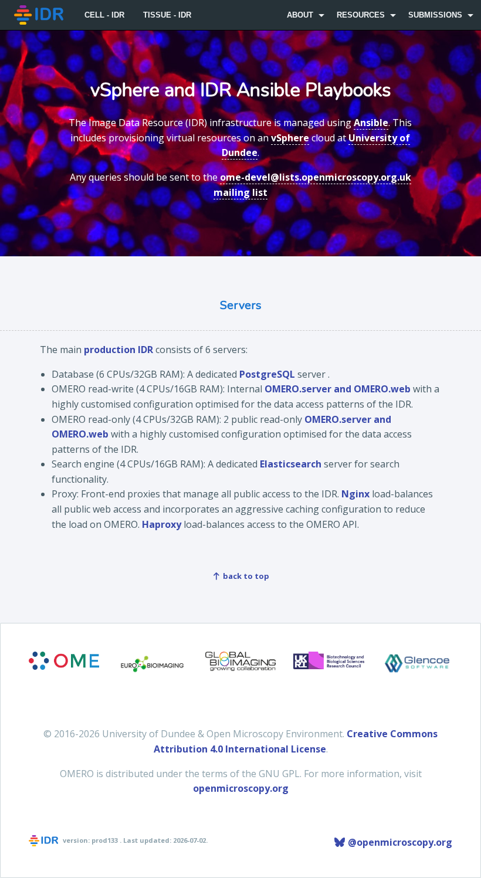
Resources (361, 15)
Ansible (371, 122)
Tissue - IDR (167, 15)
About (300, 15)
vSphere (290, 137)
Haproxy (161, 524)
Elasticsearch (290, 463)
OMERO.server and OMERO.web (338, 388)
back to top (245, 576)
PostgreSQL (267, 374)
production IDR (118, 349)
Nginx (355, 493)
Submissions (435, 15)
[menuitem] (40, 15)
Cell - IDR (104, 15)
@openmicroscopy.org (398, 842)
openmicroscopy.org (241, 788)
